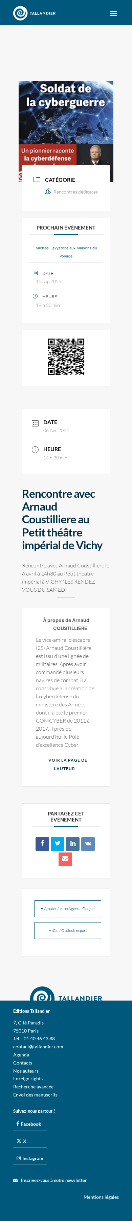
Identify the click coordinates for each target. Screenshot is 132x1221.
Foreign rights (28, 1078)
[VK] (88, 844)
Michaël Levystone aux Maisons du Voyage (66, 252)
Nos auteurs (26, 1071)
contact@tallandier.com (38, 1046)
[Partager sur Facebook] (42, 844)
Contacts (22, 1063)
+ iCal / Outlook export (68, 930)
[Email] (65, 859)
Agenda (21, 1054)
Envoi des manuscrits (35, 1094)
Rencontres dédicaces (75, 192)
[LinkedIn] (73, 844)
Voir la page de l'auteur (67, 764)
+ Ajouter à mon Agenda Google (67, 908)
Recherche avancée (33, 1086)
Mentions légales (101, 1197)
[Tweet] (57, 844)
